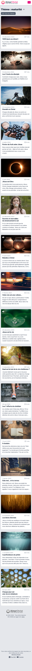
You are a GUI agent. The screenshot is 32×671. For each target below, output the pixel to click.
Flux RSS (13, 657)
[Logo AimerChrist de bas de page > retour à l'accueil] (16, 611)
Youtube (21, 657)
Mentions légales (16, 654)
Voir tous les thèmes (8, 13)
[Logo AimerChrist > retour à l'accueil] (9, 3)
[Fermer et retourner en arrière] (23, 9)
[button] (8, 13)
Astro (23, 617)
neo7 (17, 617)
